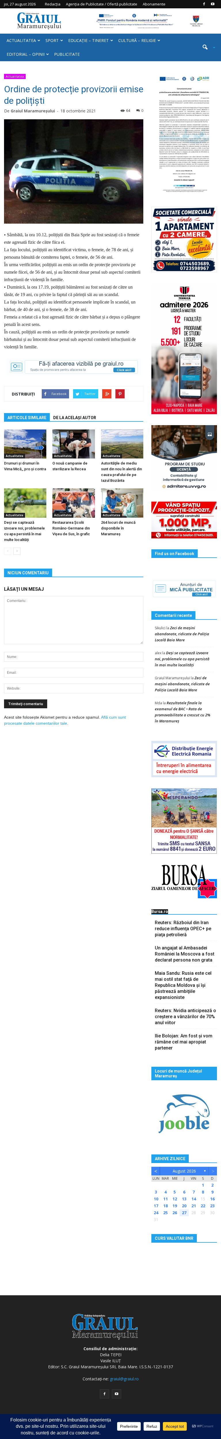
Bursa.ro (159, 911)
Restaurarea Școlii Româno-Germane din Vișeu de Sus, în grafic (71, 528)
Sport (52, 40)
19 (174, 1205)
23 (212, 1205)
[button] (206, 47)
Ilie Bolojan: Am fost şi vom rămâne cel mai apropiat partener (183, 1042)
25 (165, 1212)
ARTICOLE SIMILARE (26, 417)
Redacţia (52, 4)
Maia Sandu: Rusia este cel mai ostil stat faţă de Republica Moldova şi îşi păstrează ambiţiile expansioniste (183, 985)
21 (193, 1205)
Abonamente (154, 4)
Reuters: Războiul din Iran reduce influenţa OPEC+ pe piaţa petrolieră (183, 928)
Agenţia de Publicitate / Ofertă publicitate (101, 4)
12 (174, 1199)
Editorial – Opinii (26, 54)
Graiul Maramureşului (33, 111)
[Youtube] (212, 4)
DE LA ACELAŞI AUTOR (74, 417)
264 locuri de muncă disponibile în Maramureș (118, 528)
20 (184, 1205)
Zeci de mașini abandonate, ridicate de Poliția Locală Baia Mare (182, 633)
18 (165, 1205)
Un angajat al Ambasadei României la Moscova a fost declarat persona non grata (184, 954)
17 (156, 1205)
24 (156, 1212)
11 (165, 1199)
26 (174, 1212)
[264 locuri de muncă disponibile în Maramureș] (122, 502)
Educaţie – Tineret (88, 40)
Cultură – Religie (137, 40)
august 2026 (184, 1171)
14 (193, 1199)
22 (203, 1205)
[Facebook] (204, 4)
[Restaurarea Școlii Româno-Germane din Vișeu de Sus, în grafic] (73, 502)
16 (212, 1199)
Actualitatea (21, 40)
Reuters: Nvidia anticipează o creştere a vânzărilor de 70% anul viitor (185, 1016)
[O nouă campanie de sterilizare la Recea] (73, 443)
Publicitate (67, 54)
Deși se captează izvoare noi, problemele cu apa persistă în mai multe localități (182, 658)
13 (184, 1199)
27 (184, 1212)
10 (156, 1199)
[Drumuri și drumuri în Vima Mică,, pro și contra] (25, 443)
